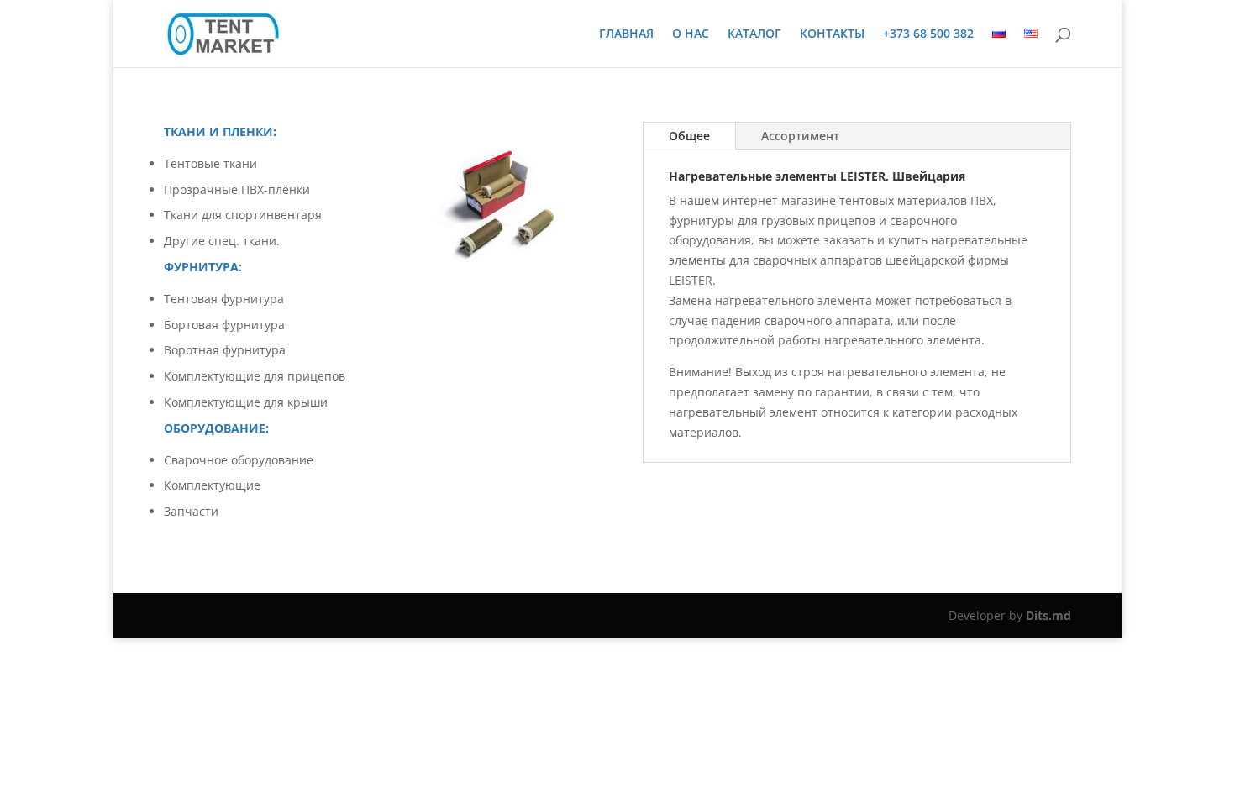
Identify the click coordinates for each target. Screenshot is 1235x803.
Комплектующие (212, 485)
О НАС (690, 34)
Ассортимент (800, 136)
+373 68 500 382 (928, 34)
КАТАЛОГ (754, 34)
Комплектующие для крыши (246, 402)
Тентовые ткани (210, 163)
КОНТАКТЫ (832, 34)
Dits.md (1048, 615)
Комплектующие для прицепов (254, 376)
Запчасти (191, 511)
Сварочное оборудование (238, 460)
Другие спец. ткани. (222, 241)
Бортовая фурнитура (224, 325)
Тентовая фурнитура (224, 299)
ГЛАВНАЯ (626, 34)
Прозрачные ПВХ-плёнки (237, 189)
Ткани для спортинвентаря (243, 215)
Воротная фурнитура (225, 350)
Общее (689, 136)
